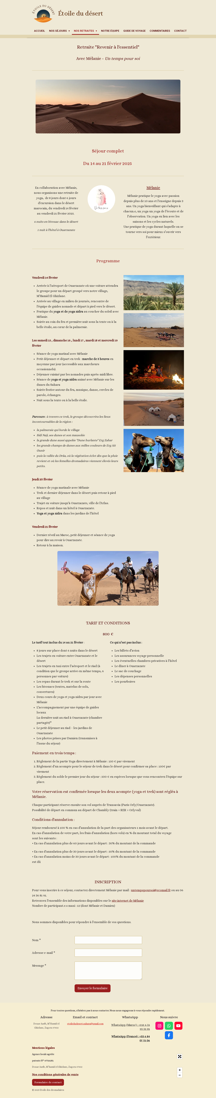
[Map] (147, 1065)
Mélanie (153, 188)
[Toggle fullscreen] (179, 1056)
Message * (39, 965)
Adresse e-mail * (43, 952)
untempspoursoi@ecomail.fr (151, 890)
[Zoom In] (179, 1070)
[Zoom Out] (179, 1075)
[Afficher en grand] (154, 292)
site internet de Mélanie (128, 900)
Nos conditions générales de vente (55, 1074)
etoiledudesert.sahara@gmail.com (85, 1023)
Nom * (36, 940)
